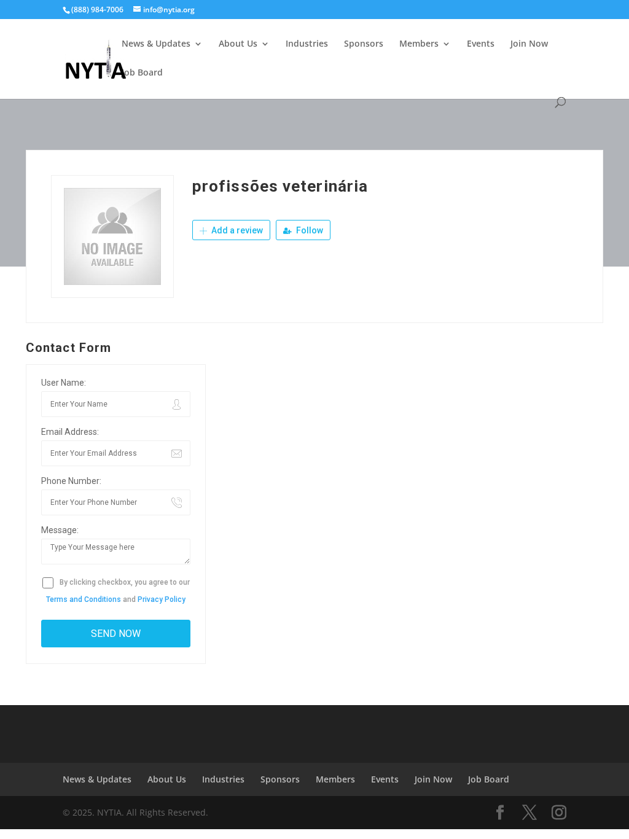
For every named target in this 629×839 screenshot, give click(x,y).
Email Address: (70, 432)
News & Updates (156, 44)
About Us (238, 44)
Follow (308, 230)
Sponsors (363, 44)
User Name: (63, 383)
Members (419, 44)
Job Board (142, 73)
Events (480, 44)
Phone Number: (71, 481)
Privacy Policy (162, 599)
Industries (307, 44)
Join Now (529, 44)
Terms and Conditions (83, 599)
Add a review (236, 230)
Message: (60, 530)
